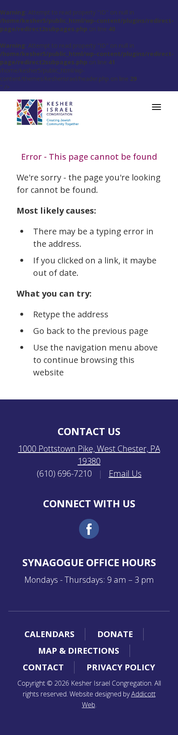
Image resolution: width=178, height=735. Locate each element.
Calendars (49, 634)
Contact (43, 667)
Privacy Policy (121, 667)
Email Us (125, 473)
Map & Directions (78, 650)
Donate (115, 634)
